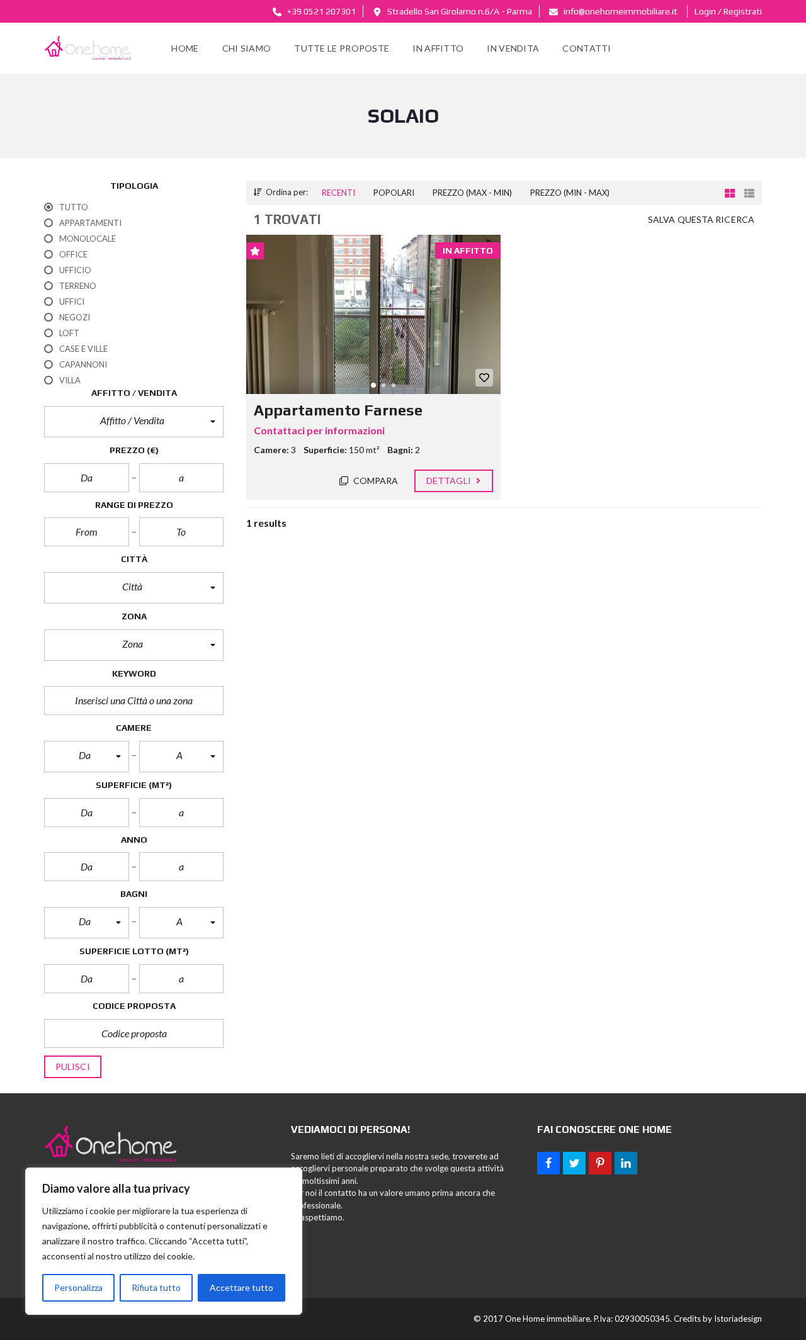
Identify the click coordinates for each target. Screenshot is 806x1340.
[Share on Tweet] (574, 1163)
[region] (163, 1241)
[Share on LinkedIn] (626, 1163)
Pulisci (72, 1066)
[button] (134, 421)
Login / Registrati (728, 11)
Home (184, 48)
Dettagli (449, 480)
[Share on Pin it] (600, 1163)
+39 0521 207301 (320, 11)
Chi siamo (246, 48)
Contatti (586, 48)
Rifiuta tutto (156, 1287)
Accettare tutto (241, 1287)
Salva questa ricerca (701, 219)
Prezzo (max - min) (472, 193)
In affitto (437, 48)
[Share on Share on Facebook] (548, 1163)
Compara (375, 480)
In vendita (513, 48)
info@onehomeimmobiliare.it (620, 11)
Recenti (338, 193)
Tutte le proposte (341, 48)
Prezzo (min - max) (570, 193)
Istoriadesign (738, 1319)
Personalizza (78, 1287)
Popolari (393, 193)
